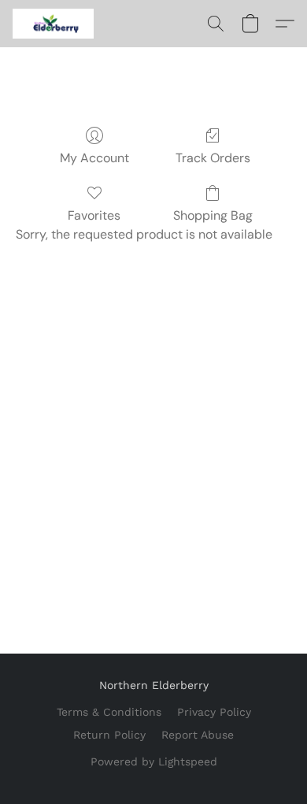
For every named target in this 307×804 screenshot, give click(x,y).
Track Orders (213, 158)
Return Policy (109, 734)
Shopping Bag (213, 215)
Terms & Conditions (109, 712)
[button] (55, 23)
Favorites (94, 215)
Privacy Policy (214, 712)
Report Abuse (197, 734)
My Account (94, 158)
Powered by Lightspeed (154, 761)
